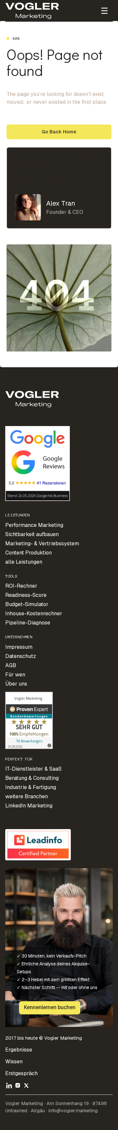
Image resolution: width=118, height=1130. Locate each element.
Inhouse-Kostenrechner (33, 613)
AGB (10, 665)
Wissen (14, 1061)
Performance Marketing (34, 525)
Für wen (15, 674)
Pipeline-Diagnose (27, 622)
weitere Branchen (26, 796)
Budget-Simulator (27, 604)
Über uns (16, 683)
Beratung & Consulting (32, 778)
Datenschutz (20, 656)
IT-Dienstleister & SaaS (33, 768)
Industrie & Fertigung (30, 787)
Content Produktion (28, 552)
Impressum (18, 647)
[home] (32, 11)
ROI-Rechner (21, 585)
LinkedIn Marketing (28, 805)
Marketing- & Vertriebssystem (42, 543)
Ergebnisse (18, 1049)
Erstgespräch (21, 1073)
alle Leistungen (23, 561)
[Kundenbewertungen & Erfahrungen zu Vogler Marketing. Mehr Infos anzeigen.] (29, 719)
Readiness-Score (26, 595)
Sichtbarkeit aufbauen (32, 534)
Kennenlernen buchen (49, 1007)
